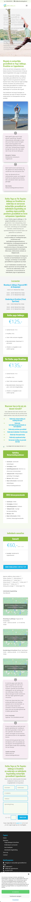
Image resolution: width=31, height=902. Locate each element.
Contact (5, 855)
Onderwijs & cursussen (10, 845)
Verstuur (23, 817)
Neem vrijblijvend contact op (15, 567)
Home (5, 838)
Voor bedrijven (8, 847)
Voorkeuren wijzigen (15, 896)
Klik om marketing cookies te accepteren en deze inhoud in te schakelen (15, 606)
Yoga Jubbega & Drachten (11, 842)
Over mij (5, 852)
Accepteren (15, 892)
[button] (28, 874)
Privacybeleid (15, 899)
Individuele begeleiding (10, 850)
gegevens (19, 823)
